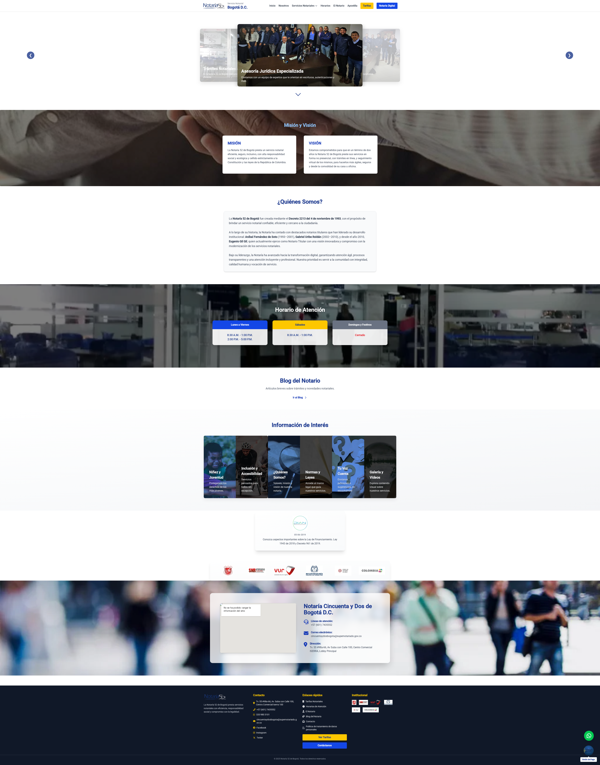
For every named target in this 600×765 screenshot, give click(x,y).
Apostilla (352, 5)
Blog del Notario (313, 716)
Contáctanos (325, 745)
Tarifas (367, 5)
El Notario (338, 5)
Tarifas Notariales (314, 701)
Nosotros (284, 5)
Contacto (310, 721)
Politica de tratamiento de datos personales (321, 728)
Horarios (325, 5)
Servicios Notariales (303, 5)
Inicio (272, 5)
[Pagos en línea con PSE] (588, 750)
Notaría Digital (387, 5)
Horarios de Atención (316, 706)
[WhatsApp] (589, 736)
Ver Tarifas (324, 737)
